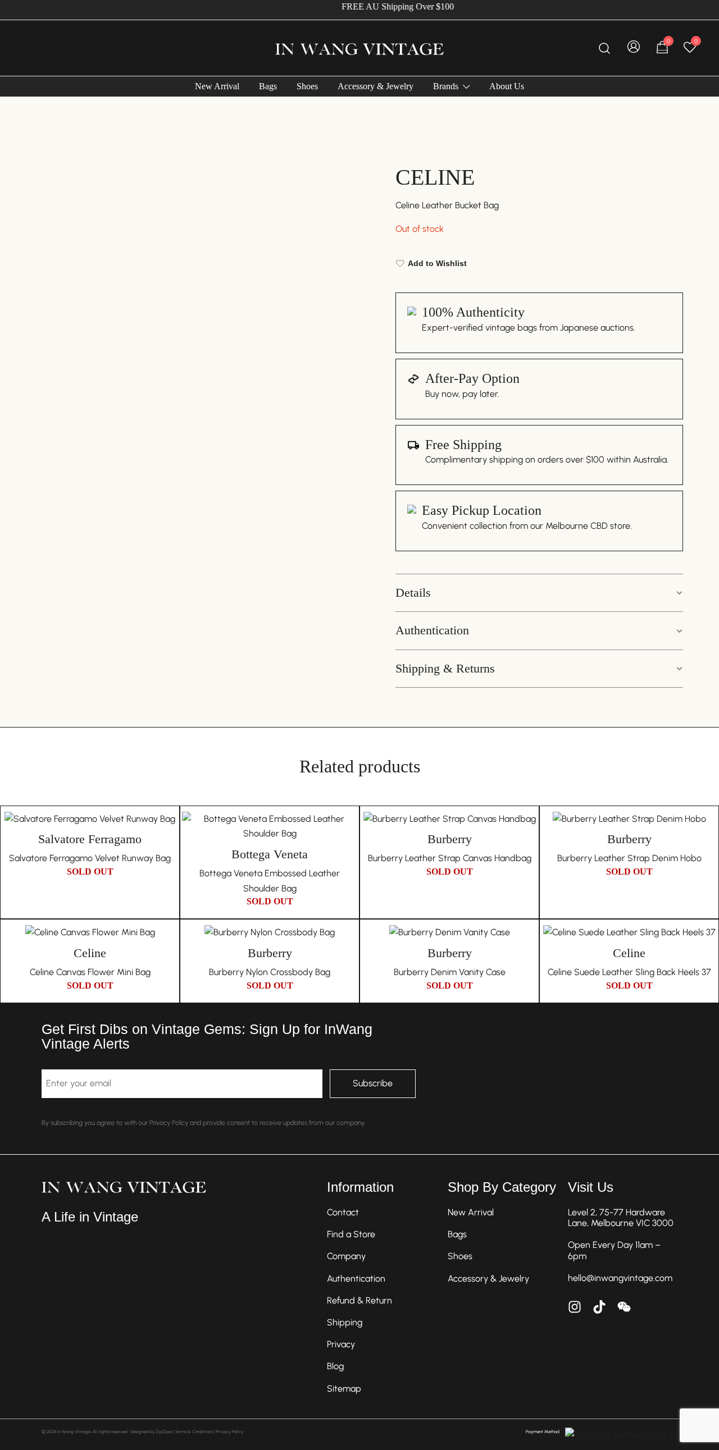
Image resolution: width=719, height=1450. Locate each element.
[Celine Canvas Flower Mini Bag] (90, 932)
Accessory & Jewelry (375, 86)
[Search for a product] (605, 48)
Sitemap (344, 1388)
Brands (445, 86)
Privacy (341, 1344)
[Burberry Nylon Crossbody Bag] (269, 932)
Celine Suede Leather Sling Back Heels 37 (629, 972)
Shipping (344, 1322)
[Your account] (633, 48)
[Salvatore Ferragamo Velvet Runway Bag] (90, 819)
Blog (335, 1366)
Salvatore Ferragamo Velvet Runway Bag (90, 858)
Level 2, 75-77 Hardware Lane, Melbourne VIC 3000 (621, 1217)
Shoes (307, 86)
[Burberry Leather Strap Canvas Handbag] (449, 819)
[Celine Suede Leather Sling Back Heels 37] (629, 932)
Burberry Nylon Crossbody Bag (269, 972)
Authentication (432, 630)
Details (413, 593)
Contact (343, 1212)
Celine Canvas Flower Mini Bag (90, 972)
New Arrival (217, 86)
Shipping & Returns (445, 668)
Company (346, 1256)
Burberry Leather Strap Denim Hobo (629, 858)
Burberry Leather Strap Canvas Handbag (449, 858)
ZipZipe (163, 1431)
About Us (506, 86)
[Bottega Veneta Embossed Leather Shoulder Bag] (269, 827)
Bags (268, 86)
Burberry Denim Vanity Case (450, 972)
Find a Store (351, 1234)
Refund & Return (359, 1300)
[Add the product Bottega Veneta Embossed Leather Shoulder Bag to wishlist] (347, 830)
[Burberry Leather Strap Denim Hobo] (629, 819)
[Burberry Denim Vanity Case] (449, 932)
